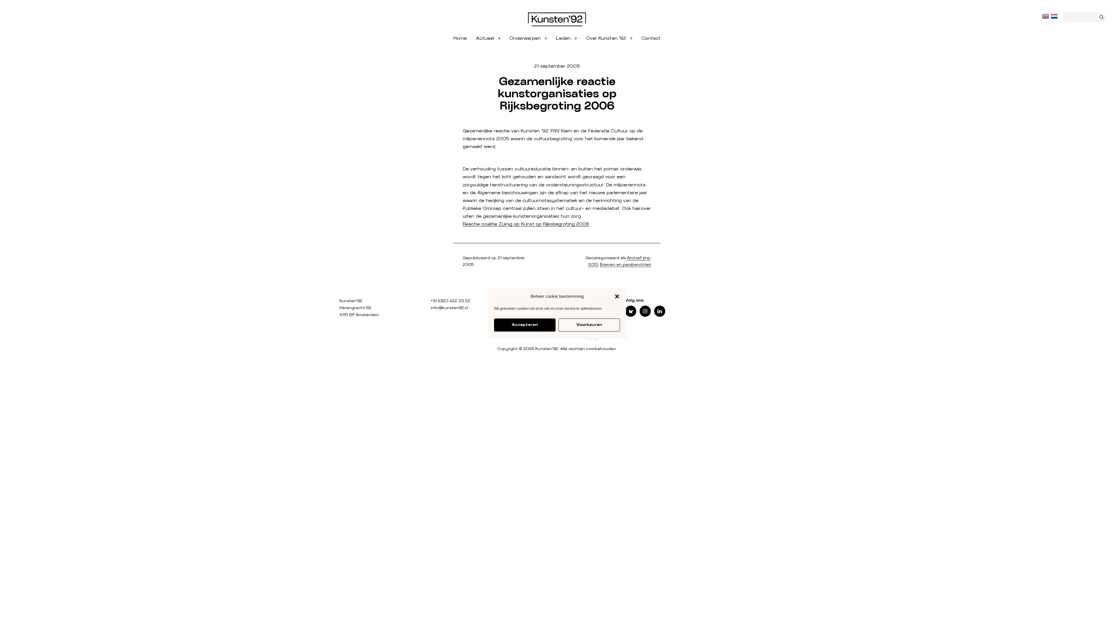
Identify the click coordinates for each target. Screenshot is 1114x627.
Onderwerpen (525, 38)
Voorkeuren (589, 325)
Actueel (485, 38)
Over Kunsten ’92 (606, 38)
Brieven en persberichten (625, 265)
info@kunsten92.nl (449, 308)
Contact (651, 38)
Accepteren (525, 325)
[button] (617, 296)
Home (460, 38)
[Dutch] (1055, 16)
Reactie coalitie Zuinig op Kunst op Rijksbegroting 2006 (526, 224)
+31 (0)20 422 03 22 (450, 301)
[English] (1046, 16)
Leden (563, 38)
